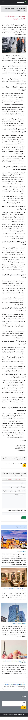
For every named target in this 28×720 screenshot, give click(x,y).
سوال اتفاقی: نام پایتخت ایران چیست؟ (17, 510)
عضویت (23, 708)
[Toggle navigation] (3, 2)
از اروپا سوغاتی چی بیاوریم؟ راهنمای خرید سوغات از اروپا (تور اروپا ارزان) (14, 661)
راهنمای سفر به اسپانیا (21, 551)
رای (24, 466)
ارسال (23, 518)
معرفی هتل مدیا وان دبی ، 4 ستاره (19, 623)
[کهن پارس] (22, 2)
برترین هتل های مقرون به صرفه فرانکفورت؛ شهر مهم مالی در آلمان (14, 589)
